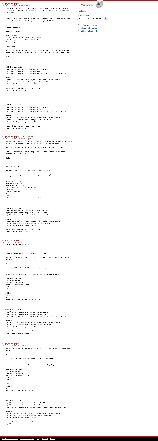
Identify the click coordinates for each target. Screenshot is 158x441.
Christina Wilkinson (24, 6)
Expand (82, 34)
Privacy (52, 439)
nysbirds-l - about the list (89, 31)
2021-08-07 (5, 139)
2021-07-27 (5, 242)
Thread (13, 6)
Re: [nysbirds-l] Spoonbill (12, 4)
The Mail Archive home (88, 25)
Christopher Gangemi (24, 139)
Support (45, 439)
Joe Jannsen (22, 242)
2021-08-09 (5, 6)
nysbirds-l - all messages (89, 28)
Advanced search (83, 16)
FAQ (38, 439)
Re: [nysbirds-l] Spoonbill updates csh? (18, 137)
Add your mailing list (27, 439)
